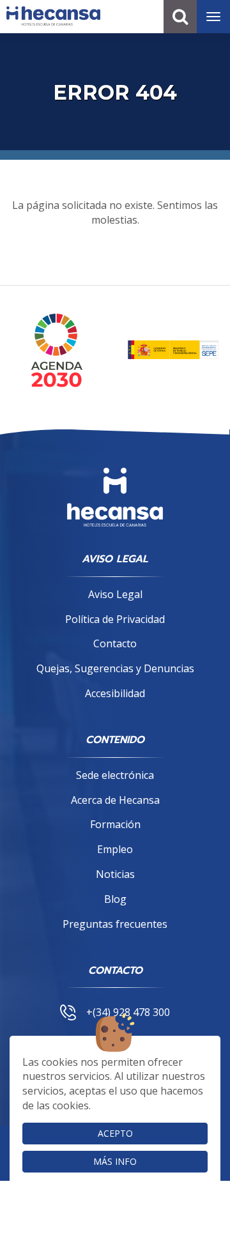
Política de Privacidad (115, 619)
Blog (115, 899)
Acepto (115, 1133)
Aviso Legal (115, 594)
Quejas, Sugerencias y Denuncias (115, 668)
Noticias (115, 874)
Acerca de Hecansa (115, 800)
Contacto (115, 643)
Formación (115, 824)
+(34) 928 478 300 (128, 1012)
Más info (115, 1161)
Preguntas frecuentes (115, 924)
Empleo (115, 849)
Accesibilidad (115, 693)
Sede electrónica (115, 775)
